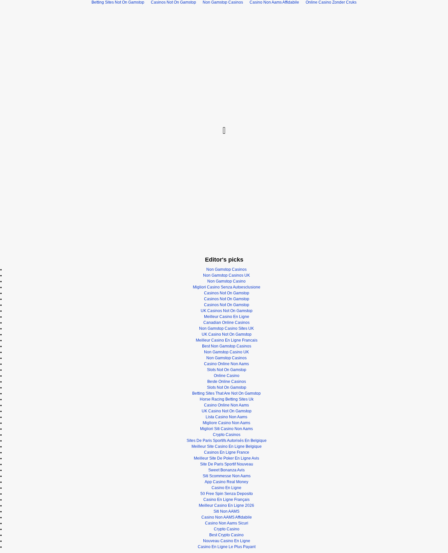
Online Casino (226, 375)
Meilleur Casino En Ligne (226, 316)
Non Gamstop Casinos (226, 269)
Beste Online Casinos (226, 381)
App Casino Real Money (226, 482)
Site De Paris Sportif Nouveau (226, 464)
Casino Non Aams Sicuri (226, 523)
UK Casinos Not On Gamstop (227, 310)
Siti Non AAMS (226, 511)
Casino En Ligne (226, 487)
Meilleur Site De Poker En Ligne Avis (226, 458)
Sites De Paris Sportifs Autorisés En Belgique (227, 440)
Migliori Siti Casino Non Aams (226, 428)
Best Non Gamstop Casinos (226, 346)
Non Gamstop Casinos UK (226, 275)
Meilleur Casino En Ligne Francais (226, 340)
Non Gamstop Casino (226, 281)
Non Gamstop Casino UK (226, 352)
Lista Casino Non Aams (226, 417)
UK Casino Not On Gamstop (227, 334)
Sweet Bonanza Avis (226, 470)
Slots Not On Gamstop (226, 369)
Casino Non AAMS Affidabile (226, 517)
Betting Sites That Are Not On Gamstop (226, 393)
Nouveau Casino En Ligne (226, 541)
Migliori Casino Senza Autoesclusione (226, 287)
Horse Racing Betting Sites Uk (227, 399)
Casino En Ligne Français (226, 499)
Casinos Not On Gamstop (226, 293)
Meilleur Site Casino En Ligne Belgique (227, 446)
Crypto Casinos (226, 434)
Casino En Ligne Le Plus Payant (226, 546)
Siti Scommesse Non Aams (227, 476)
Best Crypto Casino (226, 535)
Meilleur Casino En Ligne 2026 (226, 505)
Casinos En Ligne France (226, 452)
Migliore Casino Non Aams (226, 423)
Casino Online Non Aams (226, 364)
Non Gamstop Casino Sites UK (226, 328)
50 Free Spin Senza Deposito (226, 493)
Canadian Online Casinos (226, 322)
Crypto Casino (226, 529)
